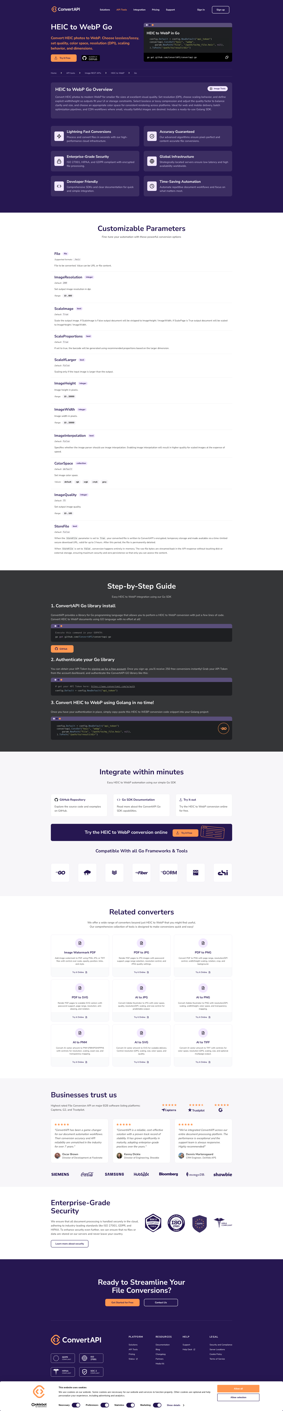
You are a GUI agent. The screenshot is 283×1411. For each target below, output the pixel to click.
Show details (173, 1405)
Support (170, 9)
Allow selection (238, 1397)
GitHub (63, 649)
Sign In (201, 9)
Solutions (105, 9)
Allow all (238, 1388)
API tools (70, 73)
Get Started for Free (122, 1302)
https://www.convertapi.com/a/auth (113, 686)
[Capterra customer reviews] (170, 1109)
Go (135, 73)
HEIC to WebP (118, 73)
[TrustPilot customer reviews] (197, 1109)
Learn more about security (69, 1243)
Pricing (155, 9)
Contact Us (161, 1302)
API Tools (121, 9)
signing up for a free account (109, 669)
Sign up (221, 9)
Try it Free (65, 58)
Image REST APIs (93, 73)
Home (53, 73)
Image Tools (220, 88)
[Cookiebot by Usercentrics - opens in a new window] (39, 1405)
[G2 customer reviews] (223, 1109)
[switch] (105, 1405)
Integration (139, 9)
